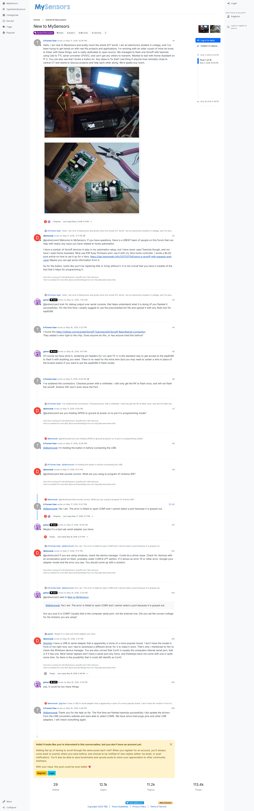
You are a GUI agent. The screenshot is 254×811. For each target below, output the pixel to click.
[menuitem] (239, 3)
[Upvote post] (161, 221)
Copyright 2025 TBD (98, 806)
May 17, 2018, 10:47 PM (76, 504)
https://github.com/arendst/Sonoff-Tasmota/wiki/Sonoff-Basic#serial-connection (100, 331)
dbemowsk (48, 236)
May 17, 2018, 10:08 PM (76, 443)
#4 (173, 327)
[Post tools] (172, 221)
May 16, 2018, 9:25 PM (76, 327)
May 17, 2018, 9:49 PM (76, 379)
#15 (173, 682)
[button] (14, 801)
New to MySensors (77, 597)
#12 (173, 551)
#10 (173, 504)
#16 (173, 708)
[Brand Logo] (52, 7)
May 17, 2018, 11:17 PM (73, 551)
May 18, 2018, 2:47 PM (73, 639)
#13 (173, 593)
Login (51, 773)
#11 (173, 525)
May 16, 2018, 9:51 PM (77, 351)
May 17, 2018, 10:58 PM (77, 525)
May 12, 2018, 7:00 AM (77, 300)
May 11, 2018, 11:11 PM (72, 236)
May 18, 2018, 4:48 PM (76, 708)
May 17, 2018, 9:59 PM (73, 408)
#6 (173, 379)
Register (41, 773)
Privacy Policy (139, 806)
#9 (173, 469)
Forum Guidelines (120, 806)
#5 (173, 351)
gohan (46, 300)
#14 (173, 639)
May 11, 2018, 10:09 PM (76, 40)
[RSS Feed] (105, 32)
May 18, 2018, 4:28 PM (77, 682)
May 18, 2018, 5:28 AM (77, 593)
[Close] (170, 744)
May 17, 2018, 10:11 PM (73, 469)
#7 (173, 408)
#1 (174, 40)
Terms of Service (158, 806)
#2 (173, 236)
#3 (173, 300)
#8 (173, 443)
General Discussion (44, 33)
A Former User (50, 40)
